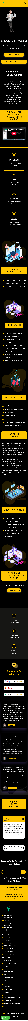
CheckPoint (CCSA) (9, 951)
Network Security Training (11, 1006)
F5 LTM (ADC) (7, 937)
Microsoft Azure (8, 977)
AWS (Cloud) (7, 974)
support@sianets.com (9, 920)
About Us (6, 984)
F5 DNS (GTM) (7, 940)
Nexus (5, 969)
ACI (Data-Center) (8, 971)
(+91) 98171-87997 (8, 915)
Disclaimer (7, 992)
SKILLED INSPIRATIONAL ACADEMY (12, 997)
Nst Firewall (7, 1000)
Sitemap (6, 995)
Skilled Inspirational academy (12, 1003)
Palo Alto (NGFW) (8, 948)
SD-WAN (6, 966)
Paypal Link (14, 899)
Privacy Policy (8, 989)
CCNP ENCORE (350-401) (10, 963)
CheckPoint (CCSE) (9, 954)
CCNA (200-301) (8, 960)
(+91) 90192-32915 (8, 917)
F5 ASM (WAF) (7, 943)
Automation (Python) (10, 945)
